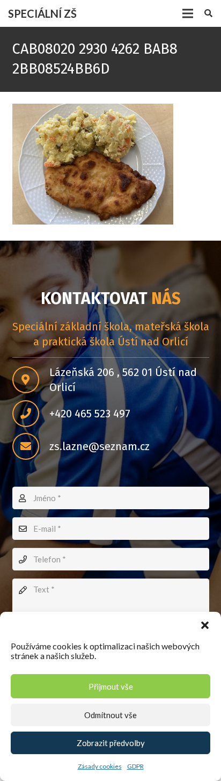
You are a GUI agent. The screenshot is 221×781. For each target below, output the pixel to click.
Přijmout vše (111, 686)
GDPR (135, 766)
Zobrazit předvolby (111, 743)
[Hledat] (208, 13)
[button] (205, 625)
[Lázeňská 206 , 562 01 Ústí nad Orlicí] (30, 379)
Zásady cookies (100, 766)
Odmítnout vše (110, 715)
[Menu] (188, 13)
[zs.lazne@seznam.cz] (30, 446)
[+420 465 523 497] (30, 413)
